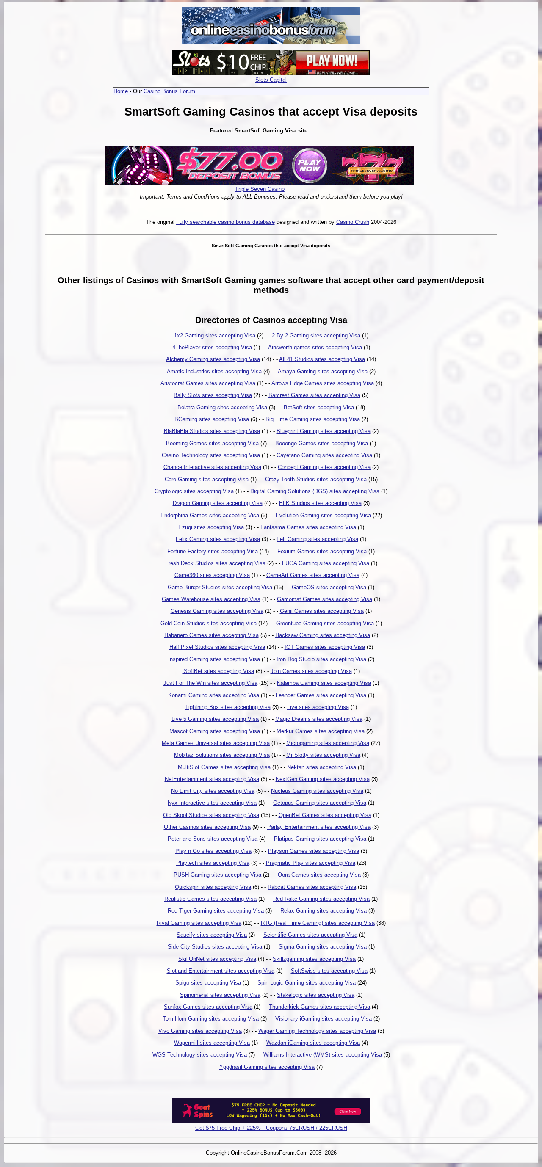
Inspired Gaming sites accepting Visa (214, 659)
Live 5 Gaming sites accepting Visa (215, 719)
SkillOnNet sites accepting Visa (217, 959)
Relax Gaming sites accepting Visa (323, 911)
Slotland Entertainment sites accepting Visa (220, 971)
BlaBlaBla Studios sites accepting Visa (212, 431)
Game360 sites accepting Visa (212, 575)
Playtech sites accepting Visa (212, 863)
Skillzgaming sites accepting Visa (314, 959)
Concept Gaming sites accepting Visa (324, 467)
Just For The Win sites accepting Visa (210, 683)
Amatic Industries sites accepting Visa (214, 371)
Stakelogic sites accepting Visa (315, 995)
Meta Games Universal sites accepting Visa (216, 743)
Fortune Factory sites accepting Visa (212, 551)
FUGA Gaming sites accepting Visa (325, 563)
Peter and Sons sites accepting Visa (212, 839)
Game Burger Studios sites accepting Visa (220, 587)
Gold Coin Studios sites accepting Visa (208, 623)
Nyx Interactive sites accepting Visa (212, 803)
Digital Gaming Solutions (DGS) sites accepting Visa (314, 491)
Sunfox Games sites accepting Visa (208, 1007)
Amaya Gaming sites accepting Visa (323, 371)
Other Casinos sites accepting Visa (207, 827)
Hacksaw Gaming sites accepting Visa (322, 635)
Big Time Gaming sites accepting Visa (312, 419)
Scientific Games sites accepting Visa (310, 935)
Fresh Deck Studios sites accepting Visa (215, 563)
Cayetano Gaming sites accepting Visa (324, 455)
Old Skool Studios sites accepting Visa (211, 815)
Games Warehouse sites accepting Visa (211, 599)
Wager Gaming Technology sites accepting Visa (317, 1031)
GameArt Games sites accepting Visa (312, 575)
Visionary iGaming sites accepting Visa (323, 1018)
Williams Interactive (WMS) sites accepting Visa (322, 1054)
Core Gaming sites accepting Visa (207, 479)
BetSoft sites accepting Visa (319, 407)
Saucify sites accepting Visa (212, 935)
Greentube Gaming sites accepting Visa (325, 623)
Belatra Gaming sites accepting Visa (222, 407)
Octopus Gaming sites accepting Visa (319, 803)
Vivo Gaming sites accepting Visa (200, 1031)
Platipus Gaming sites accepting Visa (320, 839)
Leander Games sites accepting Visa (321, 695)
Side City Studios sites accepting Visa (215, 947)
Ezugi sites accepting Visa (211, 527)
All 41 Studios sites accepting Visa (322, 359)
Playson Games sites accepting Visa (313, 851)
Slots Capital (271, 80)
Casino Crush (352, 222)
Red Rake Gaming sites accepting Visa (321, 899)
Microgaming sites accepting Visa (327, 743)
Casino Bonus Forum (169, 91)
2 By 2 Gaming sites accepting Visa (316, 335)
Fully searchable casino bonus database (225, 222)
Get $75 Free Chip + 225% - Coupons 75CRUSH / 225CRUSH (271, 1128)
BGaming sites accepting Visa (211, 419)
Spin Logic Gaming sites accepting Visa (306, 982)
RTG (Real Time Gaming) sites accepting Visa (318, 923)
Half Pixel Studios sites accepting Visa (217, 647)
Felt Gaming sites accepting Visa (317, 539)
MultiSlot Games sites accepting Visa (224, 767)
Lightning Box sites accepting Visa (228, 707)
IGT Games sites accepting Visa (325, 647)
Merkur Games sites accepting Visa (321, 731)
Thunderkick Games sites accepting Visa (319, 1007)
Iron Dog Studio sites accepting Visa (321, 659)
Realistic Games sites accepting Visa (210, 899)
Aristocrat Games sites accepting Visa (207, 383)
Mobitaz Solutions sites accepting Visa (222, 755)
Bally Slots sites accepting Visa (213, 395)
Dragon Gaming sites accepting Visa (218, 503)
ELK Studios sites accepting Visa (320, 503)
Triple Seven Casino (260, 189)
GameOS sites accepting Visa (329, 587)
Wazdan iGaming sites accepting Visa (313, 1043)
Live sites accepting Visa (318, 707)
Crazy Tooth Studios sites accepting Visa (316, 479)
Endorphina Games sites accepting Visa (209, 515)
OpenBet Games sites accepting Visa (325, 815)
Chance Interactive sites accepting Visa (212, 467)
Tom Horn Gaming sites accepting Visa (211, 1018)
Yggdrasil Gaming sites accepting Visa (267, 1067)
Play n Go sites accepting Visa (213, 851)
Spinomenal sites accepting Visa (220, 995)
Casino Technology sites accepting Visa (211, 455)
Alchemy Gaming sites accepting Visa (213, 359)
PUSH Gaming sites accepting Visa (217, 875)
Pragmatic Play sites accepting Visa (310, 863)
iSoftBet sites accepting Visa (218, 671)
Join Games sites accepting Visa (311, 671)
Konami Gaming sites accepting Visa (213, 695)
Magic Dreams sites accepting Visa (318, 719)
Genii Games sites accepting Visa (322, 611)
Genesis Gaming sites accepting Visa (217, 611)
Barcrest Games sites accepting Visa (314, 395)
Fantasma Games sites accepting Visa (308, 527)
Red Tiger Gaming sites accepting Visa (216, 911)
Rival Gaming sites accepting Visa (199, 923)
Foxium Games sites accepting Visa (322, 551)
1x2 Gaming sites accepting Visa (214, 335)
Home (120, 91)
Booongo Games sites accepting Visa (321, 443)
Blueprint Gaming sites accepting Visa (324, 431)
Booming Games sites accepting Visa (212, 443)
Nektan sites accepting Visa (321, 767)
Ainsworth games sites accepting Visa (315, 347)
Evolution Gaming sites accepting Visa (323, 515)
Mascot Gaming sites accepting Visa (214, 731)
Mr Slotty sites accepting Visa (323, 755)
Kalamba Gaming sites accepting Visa (324, 683)
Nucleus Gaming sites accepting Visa (317, 791)
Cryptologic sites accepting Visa (194, 491)
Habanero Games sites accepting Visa (211, 635)
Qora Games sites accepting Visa (319, 875)
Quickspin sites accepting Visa (213, 887)
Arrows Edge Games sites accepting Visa (322, 383)
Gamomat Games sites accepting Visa (324, 599)
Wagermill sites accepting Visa (212, 1043)
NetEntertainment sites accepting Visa (212, 779)
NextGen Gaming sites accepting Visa (323, 779)
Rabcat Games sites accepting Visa (312, 887)
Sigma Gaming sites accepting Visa (323, 947)
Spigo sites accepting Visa (208, 982)
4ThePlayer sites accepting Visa (212, 347)
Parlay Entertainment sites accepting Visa (319, 827)
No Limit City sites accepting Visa (212, 791)
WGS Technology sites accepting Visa (199, 1054)
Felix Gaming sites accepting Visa (218, 539)
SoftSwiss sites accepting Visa (329, 971)
